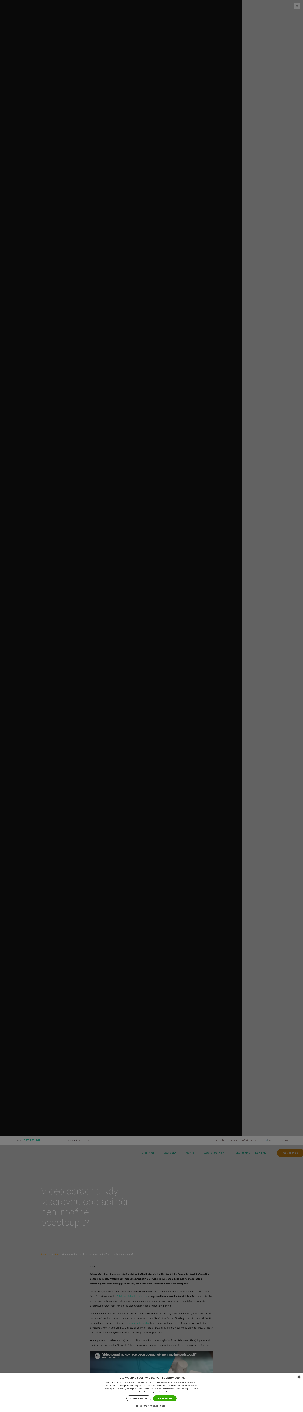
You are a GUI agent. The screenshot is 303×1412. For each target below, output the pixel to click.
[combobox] (299, 1377)
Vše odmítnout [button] (138, 1398)
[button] (151, 1406)
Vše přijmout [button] (165, 1398)
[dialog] (151, 1392)
